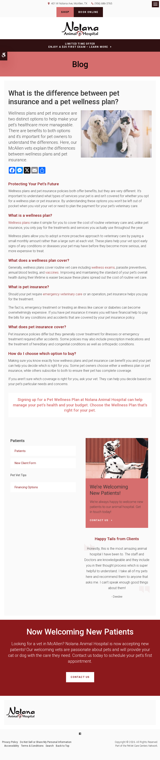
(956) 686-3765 (103, 3)
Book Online (88, 12)
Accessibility (11, 745)
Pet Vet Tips (18, 475)
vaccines (52, 272)
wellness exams (103, 267)
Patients (20, 451)
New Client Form (25, 463)
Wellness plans (19, 223)
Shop (65, 12)
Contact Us (80, 677)
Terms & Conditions (32, 745)
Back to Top (62, 745)
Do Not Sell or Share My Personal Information (45, 742)
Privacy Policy (10, 742)
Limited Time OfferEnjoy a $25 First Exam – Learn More (78, 45)
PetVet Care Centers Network (142, 745)
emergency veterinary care (62, 294)
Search (50, 745)
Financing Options (26, 487)
